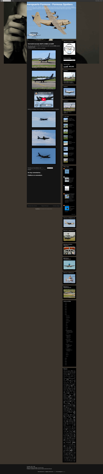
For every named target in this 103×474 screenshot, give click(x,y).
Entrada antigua (56, 205)
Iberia (65, 425)
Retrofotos (67, 446)
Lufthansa (72, 432)
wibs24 (54, 471)
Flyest (66, 415)
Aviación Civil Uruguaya (70, 193)
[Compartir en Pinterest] (52, 168)
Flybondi (73, 414)
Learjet (70, 431)
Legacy (65, 432)
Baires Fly (67, 394)
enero (67, 356)
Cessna (65, 403)
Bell (72, 395)
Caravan (67, 401)
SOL (68, 453)
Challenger (72, 403)
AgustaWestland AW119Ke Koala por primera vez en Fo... (69, 332)
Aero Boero (72, 371)
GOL (64, 420)
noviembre (68, 317)
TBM (65, 454)
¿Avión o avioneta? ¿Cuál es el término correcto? (71, 131)
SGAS (68, 452)
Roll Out (66, 177)
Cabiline (67, 400)
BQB (73, 398)
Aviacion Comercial (69, 168)
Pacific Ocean (66, 437)
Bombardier (66, 398)
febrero (67, 354)
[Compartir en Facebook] (51, 168)
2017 (66, 359)
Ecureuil (66, 411)
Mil (69, 435)
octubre (67, 319)
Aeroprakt (71, 379)
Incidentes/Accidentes (67, 426)
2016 (66, 361)
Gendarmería (66, 418)
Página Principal (44, 205)
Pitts (71, 440)
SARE (74, 449)
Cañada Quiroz (72, 400)
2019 (66, 314)
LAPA (71, 429)
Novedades (71, 436)
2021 (66, 311)
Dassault (65, 408)
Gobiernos (70, 419)
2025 (66, 304)
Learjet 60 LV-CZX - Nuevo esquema (71, 154)
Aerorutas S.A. (66, 380)
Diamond (73, 409)
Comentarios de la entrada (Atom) (46, 208)
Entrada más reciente (32, 205)
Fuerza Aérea (67, 417)
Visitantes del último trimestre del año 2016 (71, 159)
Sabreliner (72, 448)
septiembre (68, 320)
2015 (66, 363)
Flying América (72, 415)
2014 (66, 364)
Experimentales (66, 414)
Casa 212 (73, 401)
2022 (66, 309)
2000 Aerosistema (67, 370)
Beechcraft (66, 395)
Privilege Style (66, 443)
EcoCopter (73, 410)
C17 (64, 400)
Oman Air (71, 169)
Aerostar (32, 169)
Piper (74, 438)
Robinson (72, 446)
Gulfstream (71, 420)
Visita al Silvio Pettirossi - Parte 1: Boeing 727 (69, 341)
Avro (70, 393)
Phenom (65, 438)
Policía (68, 441)
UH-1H (65, 457)
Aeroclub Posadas (71, 375)
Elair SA (65, 412)
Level (68, 432)
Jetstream (70, 428)
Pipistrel (67, 440)
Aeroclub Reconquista (67, 376)
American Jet (66, 388)
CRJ (64, 407)
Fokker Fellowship (68, 185)
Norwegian (65, 436)
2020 (66, 312)
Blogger (64, 471)
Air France (70, 384)
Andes (72, 388)
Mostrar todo (73, 214)
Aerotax (65, 381)
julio (67, 324)
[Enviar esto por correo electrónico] (47, 168)
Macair (69, 433)
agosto (67, 322)
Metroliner (65, 435)
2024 (66, 306)
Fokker (72, 416)
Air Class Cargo (69, 383)
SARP (74, 450)
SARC (69, 449)
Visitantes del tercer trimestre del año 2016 (71, 148)
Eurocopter (66, 413)
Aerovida (71, 381)
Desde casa (66, 409)
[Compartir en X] (50, 168)
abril (67, 328)
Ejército (71, 411)
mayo (67, 327)
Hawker (65, 421)
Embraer (70, 412)
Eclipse (70, 410)
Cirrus (68, 404)
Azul (73, 393)
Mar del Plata (73, 433)
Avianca (73, 390)
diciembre (68, 315)
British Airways (66, 399)
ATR (68, 390)
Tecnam (69, 454)
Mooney (72, 435)
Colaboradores (37, 169)
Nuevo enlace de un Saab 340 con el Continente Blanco (71, 180)
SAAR (64, 448)
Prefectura (73, 441)
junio (67, 325)
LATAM (65, 431)
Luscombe (65, 433)
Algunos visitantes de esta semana (71, 142)
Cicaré (64, 404)
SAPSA (65, 449)
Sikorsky (72, 452)
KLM (68, 429)
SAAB (72, 447)
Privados (41, 169)
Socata (65, 453)
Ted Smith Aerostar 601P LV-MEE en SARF (71, 119)
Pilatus (70, 438)
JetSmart (65, 428)
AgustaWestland (66, 382)
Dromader (65, 410)
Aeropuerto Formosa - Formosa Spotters (50, 4)
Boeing (65, 396)
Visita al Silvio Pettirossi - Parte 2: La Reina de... (68, 336)
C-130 (72, 399)
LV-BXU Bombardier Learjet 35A (70, 136)
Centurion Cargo (69, 402)
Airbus (69, 385)
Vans (72, 457)
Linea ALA (67, 205)
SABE (68, 448)
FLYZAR (67, 416)
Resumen (73, 444)
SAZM (69, 451)
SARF (45, 169)
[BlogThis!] (48, 168)
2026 (66, 303)
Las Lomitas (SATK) (70, 430)
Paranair (73, 437)
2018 (66, 358)
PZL (70, 443)
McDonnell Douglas (69, 434)
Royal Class (66, 447)
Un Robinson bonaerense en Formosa (71, 125)
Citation (73, 404)
